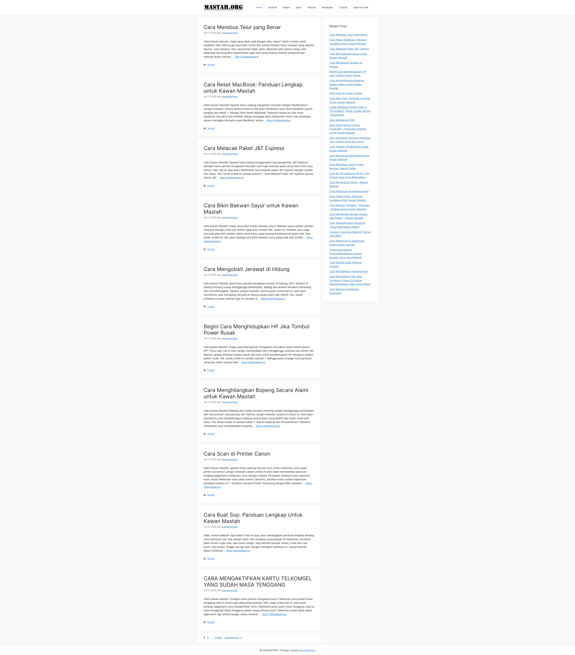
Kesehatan (327, 7)
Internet (312, 7)
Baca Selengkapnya (247, 56)
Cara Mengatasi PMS (342, 120)
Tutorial (343, 7)
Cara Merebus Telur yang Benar (242, 27)
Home (259, 7)
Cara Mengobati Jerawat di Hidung (247, 269)
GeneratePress (307, 650)
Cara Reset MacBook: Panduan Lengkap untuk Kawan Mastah (253, 87)
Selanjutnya (233, 637)
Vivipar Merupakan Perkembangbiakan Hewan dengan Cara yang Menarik (345, 253)
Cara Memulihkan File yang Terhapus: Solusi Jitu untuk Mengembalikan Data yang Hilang (349, 280)
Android (272, 7)
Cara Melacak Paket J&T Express (244, 148)
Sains (299, 7)
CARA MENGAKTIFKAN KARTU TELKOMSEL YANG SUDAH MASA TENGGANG (258, 581)
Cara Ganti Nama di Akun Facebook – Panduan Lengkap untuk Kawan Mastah (347, 129)
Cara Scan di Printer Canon (237, 453)
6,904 (219, 637)
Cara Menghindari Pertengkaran (348, 271)
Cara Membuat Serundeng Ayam (349, 191)
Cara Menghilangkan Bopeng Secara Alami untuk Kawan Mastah (346, 84)
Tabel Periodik (360, 7)
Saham (286, 7)
